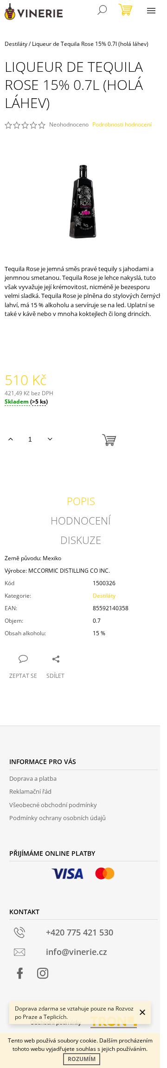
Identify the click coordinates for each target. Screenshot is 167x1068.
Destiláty (104, 596)
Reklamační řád (30, 791)
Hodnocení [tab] (81, 520)
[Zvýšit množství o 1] (10, 439)
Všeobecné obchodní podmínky (53, 805)
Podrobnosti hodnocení (122, 124)
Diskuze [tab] (80, 539)
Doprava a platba (33, 778)
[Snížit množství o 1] (50, 439)
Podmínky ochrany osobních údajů (57, 818)
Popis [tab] (81, 500)
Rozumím (82, 1059)
